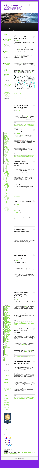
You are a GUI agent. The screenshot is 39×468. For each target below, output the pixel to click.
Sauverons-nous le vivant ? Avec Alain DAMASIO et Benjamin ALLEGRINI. (22, 107)
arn (27, 356)
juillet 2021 (5, 190)
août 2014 (5, 272)
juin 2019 (5, 214)
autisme (5, 372)
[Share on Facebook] (17, 96)
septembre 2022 (6, 176)
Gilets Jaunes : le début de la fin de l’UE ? (7, 107)
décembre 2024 (6, 149)
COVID (5, 311)
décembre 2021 (6, 185)
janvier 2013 (6, 291)
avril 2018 (5, 228)
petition (8, 392)
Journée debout (6, 325)
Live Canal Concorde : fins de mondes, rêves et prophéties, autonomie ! (7, 54)
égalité (5, 409)
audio (20, 49)
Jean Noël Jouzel (20, 156)
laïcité (7, 388)
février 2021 (6, 195)
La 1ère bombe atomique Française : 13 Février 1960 (7, 90)
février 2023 (6, 171)
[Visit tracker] (4, 368)
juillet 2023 (5, 166)
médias (20, 323)
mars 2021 (5, 194)
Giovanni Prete (16, 156)
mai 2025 (5, 144)
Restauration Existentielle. (22, 30)
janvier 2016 (6, 255)
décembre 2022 (6, 173)
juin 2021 (5, 191)
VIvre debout (6, 360)
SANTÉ (5, 351)
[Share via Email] (33, 96)
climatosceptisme (16, 286)
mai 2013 (5, 287)
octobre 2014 (6, 270)
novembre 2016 (6, 245)
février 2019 (6, 218)
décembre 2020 (6, 197)
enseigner (5, 383)
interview (19, 71)
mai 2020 (5, 203)
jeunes (8, 387)
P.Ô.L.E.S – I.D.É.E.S (7, 30)
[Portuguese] (6, 74)
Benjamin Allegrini (31, 124)
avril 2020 (5, 204)
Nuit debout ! (6, 336)
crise (5, 377)
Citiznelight (30, 397)
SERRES (15, 238)
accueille (30, 350)
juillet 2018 (5, 225)
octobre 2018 (6, 222)
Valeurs (5, 359)
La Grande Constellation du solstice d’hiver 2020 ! (7, 59)
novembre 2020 (6, 198)
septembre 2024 (6, 152)
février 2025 (6, 147)
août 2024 (5, 153)
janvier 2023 (6, 172)
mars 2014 (5, 277)
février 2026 (6, 136)
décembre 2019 (6, 208)
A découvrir (27, 116)
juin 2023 (5, 167)
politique (6, 395)
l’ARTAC (20, 386)
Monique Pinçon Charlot (24, 323)
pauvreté (5, 392)
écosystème (19, 125)
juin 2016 (5, 250)
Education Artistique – (7, 317)
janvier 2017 (6, 243)
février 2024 (6, 159)
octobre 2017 (6, 234)
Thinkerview (20, 55)
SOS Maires (21, 63)
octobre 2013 (6, 282)
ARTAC (28, 397)
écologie (6, 404)
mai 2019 (5, 215)
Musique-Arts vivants (7, 331)
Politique (5, 340)
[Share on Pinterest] (21, 96)
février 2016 (6, 254)
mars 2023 (5, 170)
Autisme (5, 309)
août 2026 (5, 132)
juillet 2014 (5, 273)
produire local (19, 99)
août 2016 (5, 248)
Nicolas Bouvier (25, 195)
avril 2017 (5, 240)
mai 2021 (5, 192)
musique (5, 389)
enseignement (6, 382)
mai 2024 (5, 156)
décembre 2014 (6, 268)
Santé (22, 155)
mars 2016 (5, 253)
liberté (9, 388)
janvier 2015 (6, 267)
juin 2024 (5, 155)
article (16, 136)
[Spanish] (6, 76)
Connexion (5, 428)
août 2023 (5, 165)
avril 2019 (5, 216)
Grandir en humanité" (7, 324)
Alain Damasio (27, 124)
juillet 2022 (5, 178)
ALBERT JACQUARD (30, 30)
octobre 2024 (6, 151)
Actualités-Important (19, 98)
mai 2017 (5, 239)
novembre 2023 (6, 162)
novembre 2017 (6, 233)
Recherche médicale (7, 347)
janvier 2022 (6, 184)
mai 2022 (5, 180)
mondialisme (21, 195)
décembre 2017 (6, 232)
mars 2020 (5, 205)
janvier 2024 (6, 160)
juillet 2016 (5, 249)
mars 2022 (5, 182)
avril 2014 (5, 276)
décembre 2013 (6, 280)
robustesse (23, 250)
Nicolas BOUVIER (31, 173)
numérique (5, 390)
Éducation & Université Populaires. (9, 26)
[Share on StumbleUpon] (31, 96)
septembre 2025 (6, 141)
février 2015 (6, 266)
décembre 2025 (6, 138)
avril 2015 (5, 264)
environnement (32, 98)
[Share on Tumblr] (27, 96)
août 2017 (5, 236)
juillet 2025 (5, 142)
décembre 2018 (6, 220)
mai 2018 (5, 227)
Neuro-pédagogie (6, 332)
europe (5, 385)
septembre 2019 (6, 211)
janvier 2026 (6, 137)
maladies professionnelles (26, 156)
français (17, 214)
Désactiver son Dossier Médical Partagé (7, 48)
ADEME (32, 223)
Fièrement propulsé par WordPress (19, 458)
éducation (7, 408)
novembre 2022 (6, 174)
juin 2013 (5, 286)
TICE (8, 400)
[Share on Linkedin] (23, 96)
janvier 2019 (6, 219)
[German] (6, 73)
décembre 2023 (6, 161)
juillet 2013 (5, 285)
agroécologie (24, 98)
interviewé (32, 316)
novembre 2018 (6, 221)
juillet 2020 (5, 202)
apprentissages (6, 371)
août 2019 (5, 212)
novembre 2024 (6, 150)
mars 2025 (5, 146)
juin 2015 (5, 262)
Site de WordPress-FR (7, 432)
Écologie (21, 223)
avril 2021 (5, 193)
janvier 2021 (6, 196)
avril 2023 (5, 169)
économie (6, 406)
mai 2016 (5, 251)
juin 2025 (5, 143)
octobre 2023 (6, 163)
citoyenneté (6, 375)
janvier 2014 (6, 279)
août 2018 (5, 224)
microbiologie (25, 125)
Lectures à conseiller (7, 326)
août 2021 (5, 189)
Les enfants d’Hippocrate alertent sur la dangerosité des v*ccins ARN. (21, 330)
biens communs (29, 322)
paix (7, 390)
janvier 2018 (6, 231)
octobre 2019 (6, 210)
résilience (30, 286)
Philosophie (6, 338)
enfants (26, 351)
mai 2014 (5, 275)
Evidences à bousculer (7, 322)
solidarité (5, 400)
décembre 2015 (6, 256)
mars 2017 (5, 241)
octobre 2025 (6, 140)
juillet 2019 (5, 213)
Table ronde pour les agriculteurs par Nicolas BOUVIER (21, 163)
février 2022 (6, 183)
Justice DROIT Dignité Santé (8, 28)
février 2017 (6, 242)
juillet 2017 (5, 237)
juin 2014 (5, 274)
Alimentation (28, 98)
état (6, 409)
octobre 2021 (6, 187)
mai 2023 (5, 168)
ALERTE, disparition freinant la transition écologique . (7, 93)
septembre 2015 (6, 259)
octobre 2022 (6, 175)
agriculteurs (17, 195)
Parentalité (5, 337)
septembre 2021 (6, 188)
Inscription (5, 427)
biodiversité (15, 125)
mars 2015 (5, 265)
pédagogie (6, 397)
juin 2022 (5, 179)
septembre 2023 (6, 164)
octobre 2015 (6, 258)
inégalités (17, 323)
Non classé (5, 333)
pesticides (31, 156)
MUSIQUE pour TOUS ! (17, 28)
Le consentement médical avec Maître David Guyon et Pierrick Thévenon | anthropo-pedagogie (7, 111)
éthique (8, 409)
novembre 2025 (6, 139)
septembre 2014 (6, 271)
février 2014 (6, 278)
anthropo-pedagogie (11, 5)
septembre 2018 (6, 223)
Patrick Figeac (6, 391)
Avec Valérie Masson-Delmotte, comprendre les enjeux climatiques (21, 257)
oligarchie (29, 323)
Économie (5, 314)
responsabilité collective (30, 99)
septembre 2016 (6, 247)
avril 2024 (5, 157)
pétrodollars (15, 99)
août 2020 (5, 201)
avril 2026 (5, 134)
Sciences (5, 352)
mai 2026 (5, 133)
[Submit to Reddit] (29, 96)
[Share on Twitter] (19, 96)
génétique (22, 125)
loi (10, 388)
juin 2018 (5, 226)
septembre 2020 (6, 200)
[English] (6, 70)
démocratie (7, 379)
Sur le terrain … (6, 354)
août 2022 (5, 177)
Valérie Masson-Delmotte (20, 287)
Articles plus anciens (17, 401)
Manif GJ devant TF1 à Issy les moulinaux (7, 64)
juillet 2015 (5, 261)
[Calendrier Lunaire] (7, 423)
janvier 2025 (6, 148)
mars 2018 (5, 229)
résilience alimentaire (24, 99)
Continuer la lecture (17, 93)
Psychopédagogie (6, 346)
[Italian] (9, 73)
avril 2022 (5, 181)
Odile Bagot (16, 398)
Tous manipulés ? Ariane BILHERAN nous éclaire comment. (7, 103)
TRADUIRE (5, 69)
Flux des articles (7, 429)
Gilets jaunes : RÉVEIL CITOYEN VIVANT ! (22, 26)
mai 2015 (5, 263)
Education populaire (19, 249)
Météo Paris (8, 435)
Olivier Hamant (16, 250)
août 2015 (5, 260)
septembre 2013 (6, 283)
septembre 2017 (6, 235)
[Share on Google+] (25, 96)
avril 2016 (5, 252)
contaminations (32, 155)
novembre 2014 (6, 269)
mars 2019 (5, 217)
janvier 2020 (6, 207)
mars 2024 (5, 158)
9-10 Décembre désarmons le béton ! (7, 36)
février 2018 (6, 230)
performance (20, 250)
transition (28, 217)
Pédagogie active (14, 30)
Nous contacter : (24, 28)
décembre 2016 (6, 244)
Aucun (7, 38)
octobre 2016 (6, 246)
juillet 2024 (5, 154)
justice (5, 388)
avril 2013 (5, 288)
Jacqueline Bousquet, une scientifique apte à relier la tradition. (7, 85)
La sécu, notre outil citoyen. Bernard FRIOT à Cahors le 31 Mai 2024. (7, 120)
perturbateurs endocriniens (22, 398)
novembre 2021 (6, 186)
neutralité (25, 266)
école (8, 402)
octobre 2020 (6, 199)
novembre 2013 (6, 281)
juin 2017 (5, 238)
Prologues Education (7, 341)
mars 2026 (5, 135)
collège (5, 376)
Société (22, 322)
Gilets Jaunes (6, 323)
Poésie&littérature (6, 339)
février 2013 (6, 290)
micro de (26, 306)
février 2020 (6, 206)
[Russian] (6, 75)
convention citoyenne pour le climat (23, 286)
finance (8, 385)
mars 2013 (5, 289)
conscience (8, 376)
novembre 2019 (6, 209)
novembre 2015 (6, 257)
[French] (6, 72)
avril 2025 (5, 145)
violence (5, 402)
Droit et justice (6, 312)
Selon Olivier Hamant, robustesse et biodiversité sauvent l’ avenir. (21, 231)
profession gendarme (30, 195)
